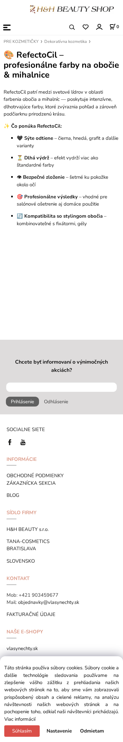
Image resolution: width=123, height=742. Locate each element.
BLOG (13, 495)
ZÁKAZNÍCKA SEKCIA (32, 483)
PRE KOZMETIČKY (21, 42)
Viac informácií (19, 719)
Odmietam (92, 731)
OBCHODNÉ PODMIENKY (35, 475)
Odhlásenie (56, 401)
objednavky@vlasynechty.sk (48, 602)
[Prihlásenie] (99, 27)
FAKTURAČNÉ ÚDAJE (31, 614)
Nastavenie (59, 731)
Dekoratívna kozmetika (65, 42)
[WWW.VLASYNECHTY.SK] (72, 9)
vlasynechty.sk (22, 648)
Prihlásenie (22, 401)
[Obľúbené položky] (85, 27)
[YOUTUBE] (23, 441)
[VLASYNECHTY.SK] (11, 441)
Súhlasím (22, 731)
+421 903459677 (38, 595)
